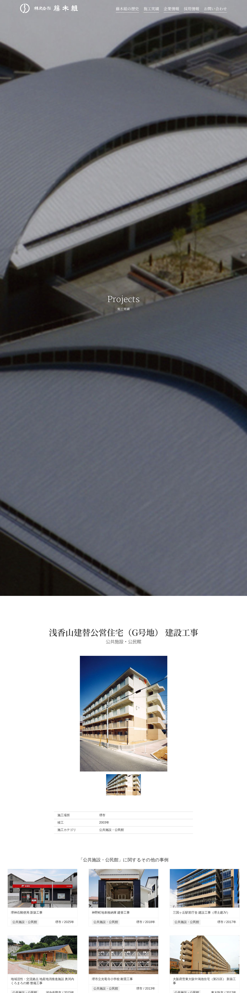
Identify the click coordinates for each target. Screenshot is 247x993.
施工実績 (151, 8)
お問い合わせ (215, 8)
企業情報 (171, 8)
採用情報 (191, 8)
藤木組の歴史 (127, 8)
